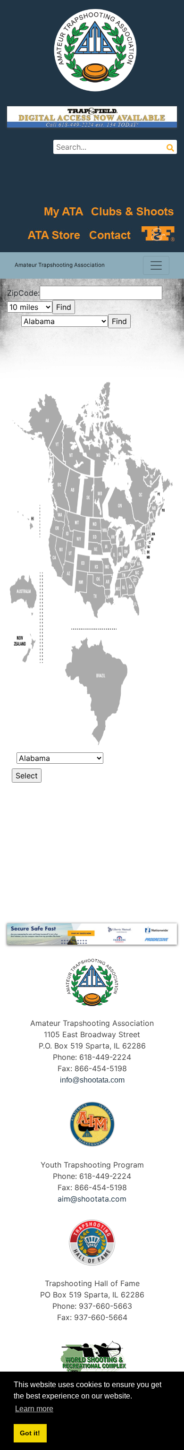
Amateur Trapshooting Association (60, 265)
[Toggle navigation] (156, 265)
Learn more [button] (34, 1409)
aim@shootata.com (92, 1198)
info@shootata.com (92, 1080)
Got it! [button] (30, 1433)
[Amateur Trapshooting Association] (92, 49)
